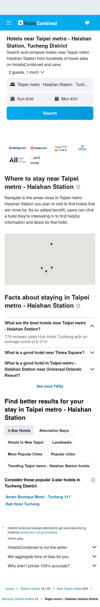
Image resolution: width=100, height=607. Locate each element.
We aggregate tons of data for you (38, 556)
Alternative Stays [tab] (54, 430)
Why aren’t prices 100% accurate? (39, 566)
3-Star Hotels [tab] (19, 430)
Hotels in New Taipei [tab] (26, 442)
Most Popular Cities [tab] (25, 453)
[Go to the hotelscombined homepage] (37, 22)
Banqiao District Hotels (18, 599)
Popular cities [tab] (63, 453)
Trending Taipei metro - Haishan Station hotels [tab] (48, 465)
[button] (8, 22)
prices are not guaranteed (39, 532)
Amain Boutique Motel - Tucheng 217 (38, 496)
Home (10, 588)
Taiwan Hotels (30, 588)
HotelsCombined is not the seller (37, 547)
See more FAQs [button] (50, 386)
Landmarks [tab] (62, 442)
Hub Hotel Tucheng (22, 503)
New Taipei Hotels (69, 588)
